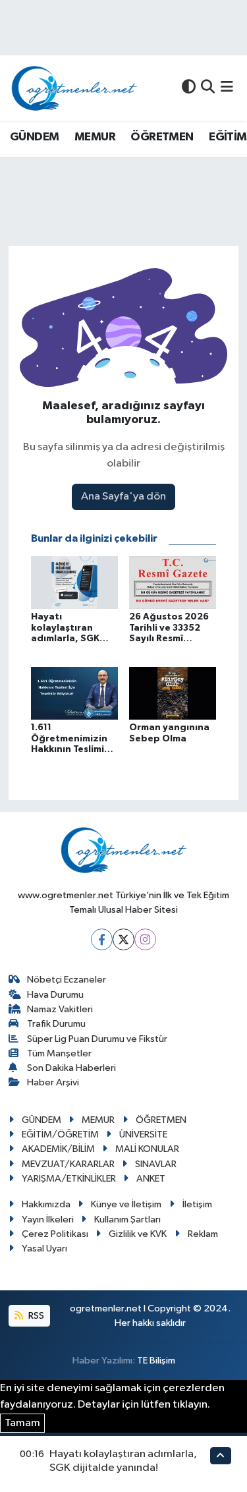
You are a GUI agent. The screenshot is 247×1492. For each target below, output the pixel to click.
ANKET (150, 1179)
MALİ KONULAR (147, 1149)
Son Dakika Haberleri (71, 1068)
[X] (123, 939)
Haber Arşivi (53, 1082)
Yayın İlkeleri (48, 1219)
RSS (35, 1316)
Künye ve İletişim (126, 1204)
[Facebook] (102, 939)
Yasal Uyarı (44, 1248)
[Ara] (208, 88)
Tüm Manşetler (59, 1053)
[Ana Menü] (227, 88)
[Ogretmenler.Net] (74, 88)
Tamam (22, 1423)
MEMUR (94, 137)
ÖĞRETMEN (161, 137)
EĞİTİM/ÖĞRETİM (60, 1134)
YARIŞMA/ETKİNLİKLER (69, 1179)
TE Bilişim (156, 1360)
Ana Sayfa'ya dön (123, 496)
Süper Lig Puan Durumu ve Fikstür (97, 1039)
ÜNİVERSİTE (143, 1134)
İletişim (197, 1204)
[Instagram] (145, 939)
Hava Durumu (55, 995)
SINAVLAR (156, 1164)
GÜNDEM (34, 137)
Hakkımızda (46, 1204)
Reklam (203, 1234)
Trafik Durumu (56, 1024)
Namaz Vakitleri (60, 1009)
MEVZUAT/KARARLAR (68, 1164)
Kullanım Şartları (127, 1219)
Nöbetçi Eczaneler (66, 980)
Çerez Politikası (55, 1234)
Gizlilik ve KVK (138, 1234)
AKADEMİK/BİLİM (58, 1149)
